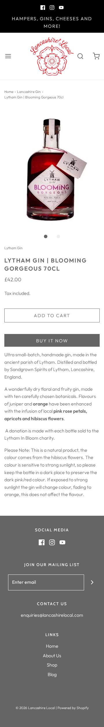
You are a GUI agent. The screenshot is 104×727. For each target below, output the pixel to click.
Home (8, 91)
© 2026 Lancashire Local (35, 708)
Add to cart (52, 315)
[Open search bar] (80, 56)
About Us (52, 655)
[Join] (92, 582)
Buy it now (52, 341)
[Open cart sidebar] (96, 56)
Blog (52, 674)
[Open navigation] (8, 56)
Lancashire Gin (29, 91)
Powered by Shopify (73, 708)
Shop (52, 665)
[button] (52, 169)
